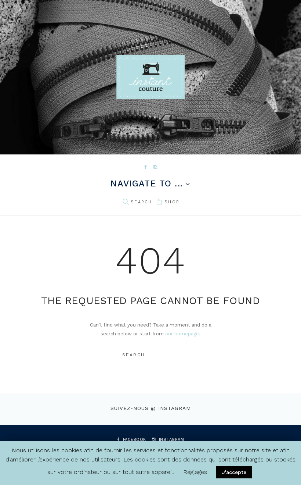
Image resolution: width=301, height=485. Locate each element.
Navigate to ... (146, 184)
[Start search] (125, 202)
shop (171, 202)
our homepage (182, 333)
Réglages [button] (195, 471)
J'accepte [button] (234, 472)
